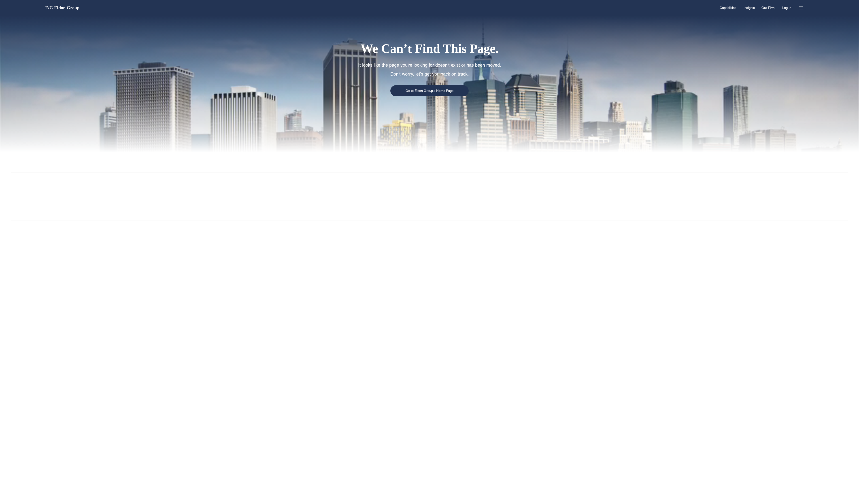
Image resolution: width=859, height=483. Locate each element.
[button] (801, 7)
